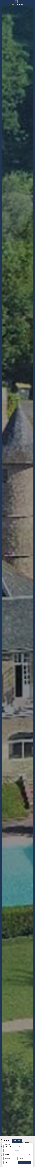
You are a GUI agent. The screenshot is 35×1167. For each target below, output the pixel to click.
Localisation (7, 1144)
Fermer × (30, 1138)
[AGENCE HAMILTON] (17, 2)
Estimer (17, 1141)
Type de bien (7, 1152)
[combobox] (12, 1146)
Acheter (7, 1140)
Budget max (21, 1158)
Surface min (7, 1158)
